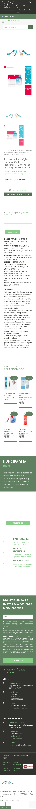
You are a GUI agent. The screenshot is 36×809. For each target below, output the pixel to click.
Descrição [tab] (12, 232)
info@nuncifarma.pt (18, 706)
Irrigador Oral (23, 150)
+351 (11, 16)
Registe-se (18, 523)
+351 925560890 (17, 699)
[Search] (30, 27)
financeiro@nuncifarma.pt (21, 745)
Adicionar (5, 807)
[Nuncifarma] (14, 20)
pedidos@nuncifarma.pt (20, 708)
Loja (9, 150)
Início (5, 150)
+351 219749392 (16, 694)
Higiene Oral (14, 150)
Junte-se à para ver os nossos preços (16, 172)
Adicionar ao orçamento (18, 194)
